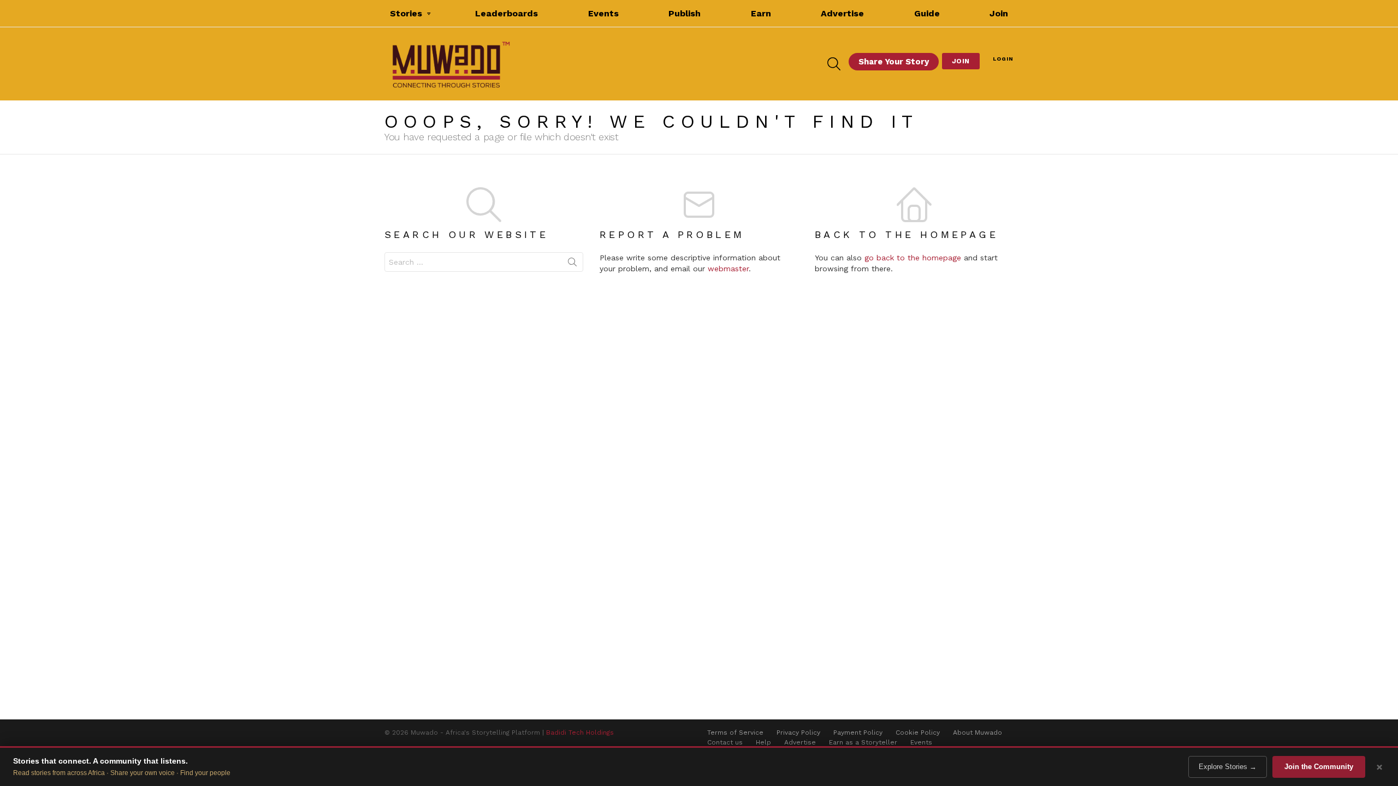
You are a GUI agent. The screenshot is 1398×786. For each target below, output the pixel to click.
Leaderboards (506, 13)
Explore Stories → (1228, 767)
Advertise (842, 13)
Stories (406, 13)
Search (572, 264)
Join (999, 13)
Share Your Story (893, 62)
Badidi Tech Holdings (580, 732)
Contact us (725, 742)
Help (763, 742)
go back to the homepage (912, 257)
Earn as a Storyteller (863, 742)
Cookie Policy (918, 732)
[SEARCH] (833, 64)
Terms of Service (735, 732)
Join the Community (1318, 767)
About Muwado (977, 732)
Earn (761, 13)
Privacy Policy (798, 732)
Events (603, 13)
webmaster (728, 268)
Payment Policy (857, 732)
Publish (684, 13)
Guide (927, 13)
